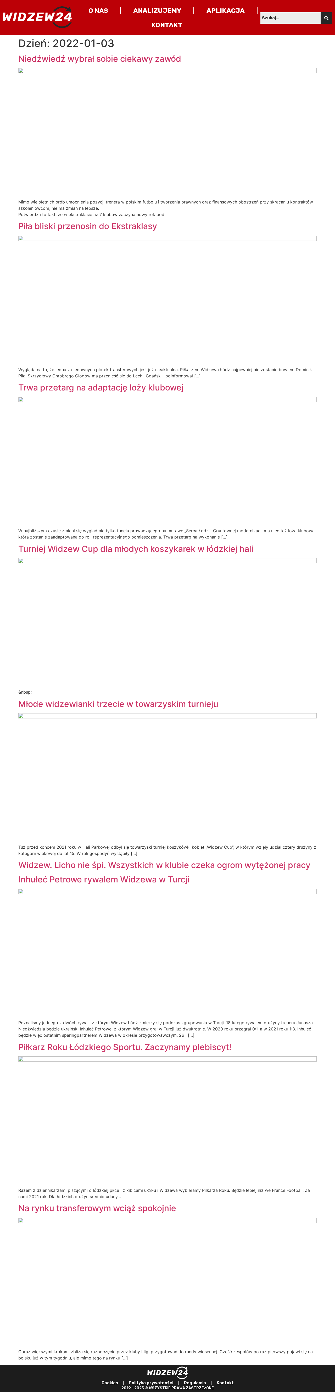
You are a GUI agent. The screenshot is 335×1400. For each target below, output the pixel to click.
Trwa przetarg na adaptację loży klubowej (100, 387)
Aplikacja (225, 10)
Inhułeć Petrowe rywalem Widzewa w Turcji (103, 879)
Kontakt (166, 25)
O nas (98, 10)
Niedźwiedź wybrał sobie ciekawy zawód (99, 59)
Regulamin (195, 1382)
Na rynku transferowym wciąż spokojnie (97, 1208)
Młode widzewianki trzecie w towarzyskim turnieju (118, 704)
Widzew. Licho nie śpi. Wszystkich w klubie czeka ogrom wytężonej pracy (164, 865)
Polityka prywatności (151, 1382)
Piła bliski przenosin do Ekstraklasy (87, 226)
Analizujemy (157, 10)
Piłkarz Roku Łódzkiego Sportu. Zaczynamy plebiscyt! (124, 1047)
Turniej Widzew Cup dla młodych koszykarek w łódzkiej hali (135, 549)
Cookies (110, 1382)
